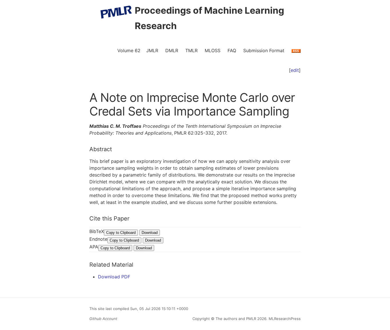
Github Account (103, 318)
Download (150, 232)
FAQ (232, 50)
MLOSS (212, 50)
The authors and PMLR (236, 318)
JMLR (152, 50)
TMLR (191, 50)
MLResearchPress (284, 318)
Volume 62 (128, 50)
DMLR (171, 50)
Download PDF (114, 277)
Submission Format (263, 50)
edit (295, 70)
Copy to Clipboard (121, 232)
